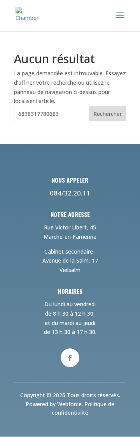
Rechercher (107, 113)
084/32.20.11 (70, 192)
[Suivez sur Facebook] (70, 357)
